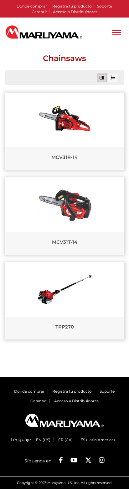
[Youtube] (74, 460)
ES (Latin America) (97, 439)
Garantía (40, 11)
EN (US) (43, 439)
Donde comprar (32, 6)
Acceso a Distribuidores (75, 11)
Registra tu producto (72, 6)
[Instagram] (102, 460)
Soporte (104, 6)
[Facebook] (61, 460)
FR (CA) (65, 439)
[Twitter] (88, 460)
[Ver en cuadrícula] (102, 78)
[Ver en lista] (113, 78)
